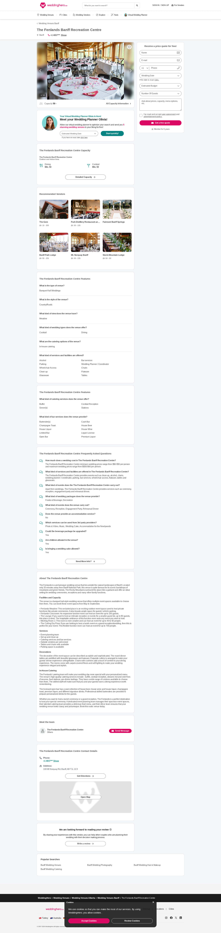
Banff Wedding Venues (51, 865)
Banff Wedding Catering (51, 869)
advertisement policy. (153, 116)
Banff (41, 35)
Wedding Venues (47, 15)
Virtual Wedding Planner (137, 15)
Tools (116, 15)
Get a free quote (162, 123)
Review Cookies (132, 921)
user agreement (169, 114)
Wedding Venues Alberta (83, 898)
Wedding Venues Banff (49, 23)
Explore (102, 15)
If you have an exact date (74, 137)
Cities (65, 15)
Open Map (85, 797)
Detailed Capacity (83, 177)
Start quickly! (112, 133)
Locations (159, 909)
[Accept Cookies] (153, 902)
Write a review (83, 844)
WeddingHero (44, 898)
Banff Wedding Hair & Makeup (147, 865)
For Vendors (179, 5)
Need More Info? (83, 561)
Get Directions (83, 776)
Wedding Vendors (83, 15)
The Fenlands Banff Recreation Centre (65, 730)
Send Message (122, 731)
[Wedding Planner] (49, 125)
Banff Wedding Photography (99, 865)
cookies (97, 912)
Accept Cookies (88, 921)
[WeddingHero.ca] (54, 5)
